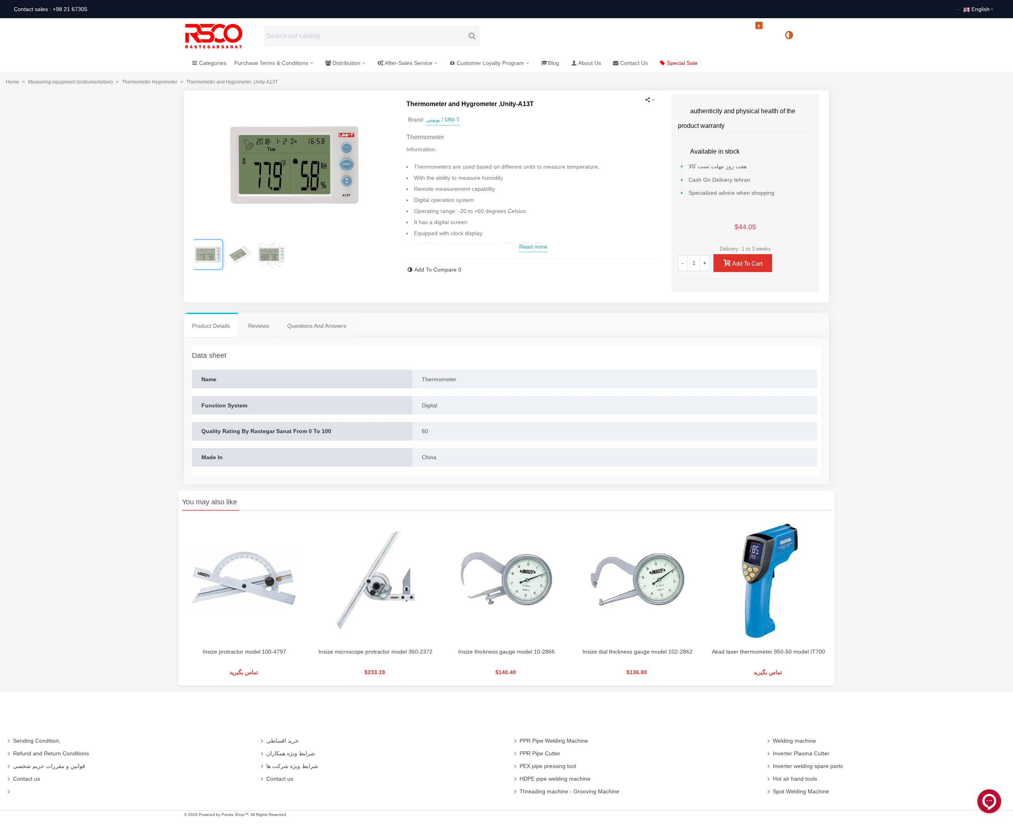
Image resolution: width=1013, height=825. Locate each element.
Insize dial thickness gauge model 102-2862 (637, 651)
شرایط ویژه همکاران (290, 753)
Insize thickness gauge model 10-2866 (506, 651)
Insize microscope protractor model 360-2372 (376, 651)
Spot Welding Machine (801, 791)
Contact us (26, 779)
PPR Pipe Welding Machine (554, 741)
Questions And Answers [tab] (316, 326)
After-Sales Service (409, 63)
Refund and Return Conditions (51, 753)
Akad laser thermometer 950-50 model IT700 (768, 651)
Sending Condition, (37, 741)
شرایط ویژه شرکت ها (292, 766)
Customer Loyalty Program (490, 63)
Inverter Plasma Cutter (801, 753)
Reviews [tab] (258, 326)
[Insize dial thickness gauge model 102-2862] (637, 581)
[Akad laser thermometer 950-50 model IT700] (768, 581)
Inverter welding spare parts (808, 766)
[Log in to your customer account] (815, 35)
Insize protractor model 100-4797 (244, 651)
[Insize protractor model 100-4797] (244, 581)
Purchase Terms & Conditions (271, 63)
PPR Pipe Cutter (540, 753)
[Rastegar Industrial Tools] (222, 36)
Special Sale (682, 63)
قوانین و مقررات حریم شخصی (49, 766)
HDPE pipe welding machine (555, 779)
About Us (589, 63)
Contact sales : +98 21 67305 (50, 9)
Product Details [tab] (211, 326)
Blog (553, 63)
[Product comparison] (792, 36)
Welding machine (794, 741)
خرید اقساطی (282, 741)
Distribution (346, 63)
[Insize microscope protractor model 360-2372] (375, 581)
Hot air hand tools (795, 779)
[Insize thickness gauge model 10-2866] (506, 581)
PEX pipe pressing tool (548, 766)
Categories (212, 63)
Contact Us (634, 63)
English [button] (980, 9)
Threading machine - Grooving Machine (569, 791)
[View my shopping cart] (765, 36)
